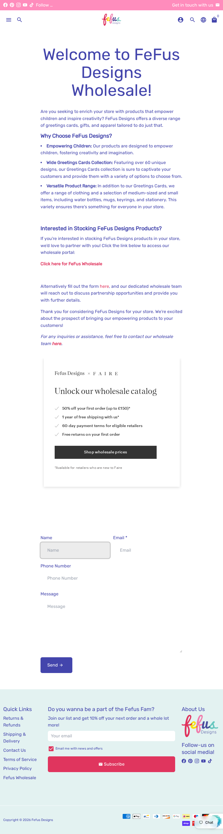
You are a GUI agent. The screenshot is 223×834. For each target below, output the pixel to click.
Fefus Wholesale (19, 777)
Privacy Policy (17, 768)
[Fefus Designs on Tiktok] (31, 5)
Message (49, 593)
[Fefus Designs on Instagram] (18, 5)
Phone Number (56, 565)
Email (120, 537)
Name (46, 537)
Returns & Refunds (13, 722)
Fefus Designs (42, 820)
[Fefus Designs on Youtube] (25, 5)
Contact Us (14, 750)
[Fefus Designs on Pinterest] (12, 5)
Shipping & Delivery (14, 738)
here (104, 286)
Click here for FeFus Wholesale (71, 263)
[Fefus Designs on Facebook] (5, 5)
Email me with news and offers (79, 748)
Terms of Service (20, 759)
